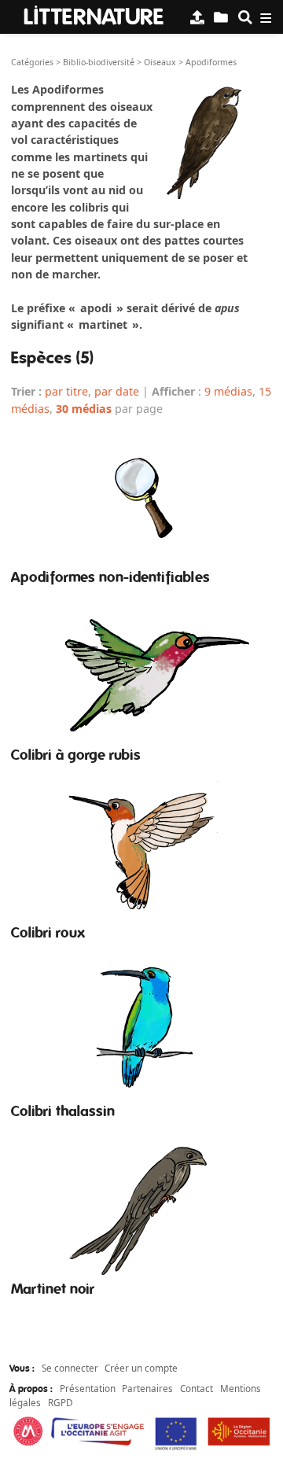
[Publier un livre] (197, 17)
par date (116, 391)
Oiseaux (160, 62)
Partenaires (147, 1388)
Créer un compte (141, 1367)
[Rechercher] (245, 17)
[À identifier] (221, 17)
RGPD (60, 1402)
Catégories (32, 62)
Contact (196, 1388)
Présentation (88, 1388)
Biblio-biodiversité (98, 62)
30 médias (84, 408)
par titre (66, 391)
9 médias (228, 391)
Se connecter (70, 1367)
